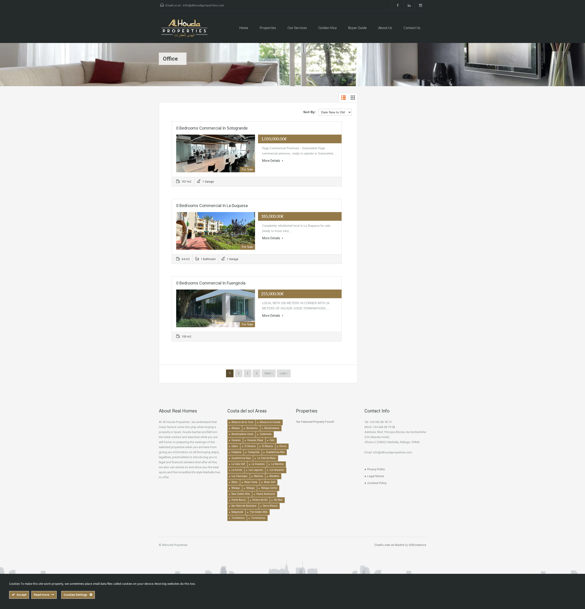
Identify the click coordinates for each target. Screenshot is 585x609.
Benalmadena (271, 428)
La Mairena (277, 464)
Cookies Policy (377, 483)
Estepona (236, 452)
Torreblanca (238, 518)
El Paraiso (250, 446)
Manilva (258, 476)
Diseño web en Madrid (389, 545)
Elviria (282, 446)
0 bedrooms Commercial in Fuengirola (210, 283)
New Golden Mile (240, 494)
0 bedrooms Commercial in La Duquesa (212, 205)
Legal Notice (375, 476)
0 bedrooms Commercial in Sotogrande (212, 128)
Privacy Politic (376, 469)
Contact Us (412, 28)
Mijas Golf (269, 482)
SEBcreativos (417, 545)
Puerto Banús (238, 500)
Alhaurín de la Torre (242, 422)
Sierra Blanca (270, 506)
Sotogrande (237, 512)
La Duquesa (258, 464)
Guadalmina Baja (241, 458)
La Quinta (236, 470)
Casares (236, 440)
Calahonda (265, 434)
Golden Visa (327, 28)
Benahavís (252, 428)
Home (243, 28)
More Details (271, 160)
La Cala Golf (238, 464)
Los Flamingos (239, 476)
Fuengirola (253, 452)
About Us (385, 28)
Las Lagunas (256, 470)
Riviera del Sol (260, 500)
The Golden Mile (258, 512)
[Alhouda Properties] (184, 30)
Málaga (235, 488)
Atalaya (235, 428)
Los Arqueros (277, 470)
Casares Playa (255, 440)
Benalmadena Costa (242, 434)
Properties (268, 28)
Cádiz (234, 446)
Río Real (278, 500)
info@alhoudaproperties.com (203, 5)
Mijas (234, 482)
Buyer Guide (357, 28)
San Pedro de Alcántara (243, 506)
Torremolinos (258, 518)
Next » (269, 373)
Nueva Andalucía (265, 494)
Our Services (297, 28)
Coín (272, 440)
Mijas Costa (250, 482)
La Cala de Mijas (266, 458)
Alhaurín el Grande (270, 422)
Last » (284, 373)
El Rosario (267, 446)
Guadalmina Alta (275, 452)
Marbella (274, 476)
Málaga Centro (269, 488)
